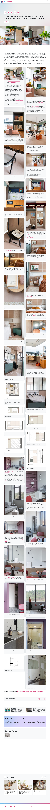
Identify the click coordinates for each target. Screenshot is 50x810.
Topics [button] (6, 806)
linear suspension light (37, 148)
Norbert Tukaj (7, 472)
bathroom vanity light (33, 686)
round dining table (10, 577)
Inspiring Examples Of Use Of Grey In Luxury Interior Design (30, 734)
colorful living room (19, 100)
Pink (34, 315)
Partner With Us (30, 806)
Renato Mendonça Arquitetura (14, 81)
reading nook (29, 234)
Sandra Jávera (29, 296)
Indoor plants (29, 98)
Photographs (13, 82)
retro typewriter (35, 106)
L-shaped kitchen (10, 536)
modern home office (31, 371)
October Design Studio (12, 471)
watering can (40, 102)
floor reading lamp (30, 237)
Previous (42, 777)
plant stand (9, 101)
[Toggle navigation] (47, 1)
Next (45, 777)
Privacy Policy (14, 806)
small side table (9, 250)
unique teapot (30, 579)
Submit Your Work (41, 806)
